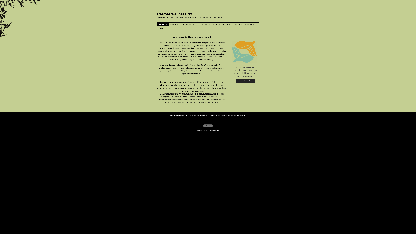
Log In (208, 125)
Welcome (163, 24)
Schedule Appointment (245, 81)
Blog (161, 28)
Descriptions (204, 24)
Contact (238, 24)
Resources (250, 24)
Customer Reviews (222, 24)
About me (174, 24)
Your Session (188, 24)
